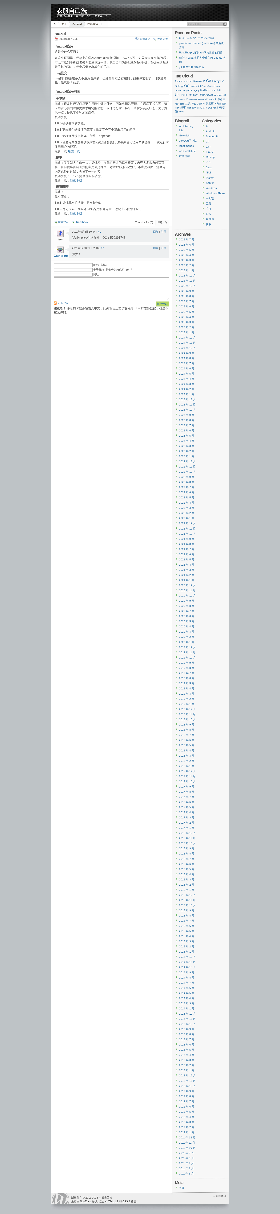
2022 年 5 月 (186, 497)
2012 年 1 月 (186, 1132)
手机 (208, 208)
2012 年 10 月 (187, 1085)
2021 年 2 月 (186, 574)
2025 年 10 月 (187, 285)
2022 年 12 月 (187, 461)
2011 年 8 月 (186, 1158)
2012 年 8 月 (186, 1096)
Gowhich (184, 135)
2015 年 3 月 (186, 941)
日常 (208, 213)
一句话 (210, 198)
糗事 (183, 107)
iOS (186, 86)
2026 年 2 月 (186, 265)
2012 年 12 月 (187, 1075)
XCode (208, 99)
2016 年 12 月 (187, 832)
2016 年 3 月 (186, 879)
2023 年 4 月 (186, 440)
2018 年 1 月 (186, 765)
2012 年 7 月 (186, 1101)
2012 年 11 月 (187, 1080)
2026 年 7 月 (186, 239)
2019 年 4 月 (186, 688)
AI (207, 126)
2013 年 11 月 (187, 1018)
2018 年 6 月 (186, 740)
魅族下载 (74, 151)
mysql (196, 90)
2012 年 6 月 (186, 1106)
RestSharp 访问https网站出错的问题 (200, 52)
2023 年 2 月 (186, 451)
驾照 (181, 111)
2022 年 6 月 (186, 492)
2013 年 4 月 (186, 1054)
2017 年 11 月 (187, 776)
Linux (217, 86)
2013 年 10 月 (187, 1023)
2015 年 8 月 (186, 915)
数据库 (210, 103)
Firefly (216, 81)
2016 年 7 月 (186, 858)
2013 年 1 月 (186, 1070)
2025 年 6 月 (186, 306)
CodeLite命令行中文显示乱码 (196, 37)
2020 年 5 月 (186, 621)
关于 (64, 24)
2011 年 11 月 (187, 1142)
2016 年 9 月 (186, 848)
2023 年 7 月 (186, 425)
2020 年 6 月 (186, 616)
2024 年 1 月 (186, 394)
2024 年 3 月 (186, 383)
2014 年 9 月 (186, 972)
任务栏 (221, 99)
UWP (196, 95)
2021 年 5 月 (186, 559)
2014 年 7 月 (186, 982)
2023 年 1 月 (186, 456)
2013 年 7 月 (186, 1039)
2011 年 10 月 (187, 1147)
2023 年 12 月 (187, 399)
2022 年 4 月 (186, 502)
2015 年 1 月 (186, 951)
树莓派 (217, 103)
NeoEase (85, 1201)
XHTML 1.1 (111, 1201)
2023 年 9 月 (186, 414)
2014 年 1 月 (186, 1008)
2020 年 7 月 (186, 611)
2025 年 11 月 (187, 280)
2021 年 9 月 (186, 538)
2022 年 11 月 (187, 466)
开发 (194, 103)
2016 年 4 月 (186, 874)
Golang (179, 86)
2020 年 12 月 (187, 585)
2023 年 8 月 (186, 420)
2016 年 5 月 (186, 869)
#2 (102, 248)
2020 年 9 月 (186, 600)
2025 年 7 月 (186, 301)
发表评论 (162, 38)
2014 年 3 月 (186, 1003)
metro (178, 90)
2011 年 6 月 (186, 1168)
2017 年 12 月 (187, 771)
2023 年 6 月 (186, 430)
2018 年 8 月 (186, 729)
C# (208, 80)
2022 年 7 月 (186, 487)
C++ (208, 146)
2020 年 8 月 (186, 605)
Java (209, 167)
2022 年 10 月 (187, 471)
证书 (205, 107)
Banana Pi (199, 81)
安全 (182, 103)
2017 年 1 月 (186, 827)
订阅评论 (63, 303)
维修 (189, 107)
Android (77, 24)
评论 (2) (162, 222)
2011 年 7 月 (186, 1163)
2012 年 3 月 (186, 1122)
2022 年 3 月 (186, 507)
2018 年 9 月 (186, 724)
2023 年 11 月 (187, 404)
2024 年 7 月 (186, 363)
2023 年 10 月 (187, 409)
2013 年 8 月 (186, 1034)
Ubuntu (181, 95)
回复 (155, 231)
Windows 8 (220, 95)
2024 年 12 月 (187, 337)
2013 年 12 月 (187, 1013)
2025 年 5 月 (186, 311)
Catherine (61, 255)
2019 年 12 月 (187, 647)
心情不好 (201, 103)
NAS (208, 172)
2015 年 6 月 (186, 925)
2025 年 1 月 (186, 332)
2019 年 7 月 (186, 673)
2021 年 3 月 (186, 569)
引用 (163, 231)
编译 (194, 107)
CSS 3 (126, 1201)
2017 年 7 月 (186, 796)
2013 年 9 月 (186, 1029)
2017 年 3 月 (186, 817)
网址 (96, 274)
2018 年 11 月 (187, 714)
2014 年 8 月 (186, 977)
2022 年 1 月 (186, 518)
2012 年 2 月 (186, 1127)
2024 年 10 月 (187, 347)
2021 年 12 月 (187, 523)
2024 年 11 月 (187, 342)
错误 (215, 107)
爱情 (224, 103)
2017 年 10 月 (187, 781)
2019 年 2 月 (186, 698)
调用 (210, 107)
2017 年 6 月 (186, 802)
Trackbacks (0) (144, 222)
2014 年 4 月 (186, 998)
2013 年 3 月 (186, 1060)
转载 (208, 224)
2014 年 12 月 (187, 956)
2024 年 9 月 (186, 353)
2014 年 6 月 (186, 987)
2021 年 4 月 (186, 564)
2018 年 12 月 (187, 709)
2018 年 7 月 (186, 734)
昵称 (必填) (100, 264)
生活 (177, 107)
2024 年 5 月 (186, 373)
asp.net (188, 81)
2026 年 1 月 (186, 270)
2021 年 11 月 (187, 528)
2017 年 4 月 (186, 812)
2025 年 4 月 (186, 316)
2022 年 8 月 (186, 482)
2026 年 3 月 (186, 260)
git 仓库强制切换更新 (191, 67)
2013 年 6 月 (186, 1044)
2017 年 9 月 (186, 786)
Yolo (215, 99)
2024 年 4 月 (186, 378)
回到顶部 (221, 1196)
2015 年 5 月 (186, 931)
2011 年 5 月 (186, 1173)
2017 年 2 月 (186, 822)
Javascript (195, 86)
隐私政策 (92, 24)
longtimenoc (186, 145)
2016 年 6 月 (186, 864)
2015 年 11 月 (187, 900)
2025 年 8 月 (186, 296)
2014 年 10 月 (187, 967)
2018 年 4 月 (186, 750)
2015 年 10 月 (187, 905)
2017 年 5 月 (186, 807)
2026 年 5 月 (186, 249)
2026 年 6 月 (186, 244)
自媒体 (210, 219)
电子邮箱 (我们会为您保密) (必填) (113, 269)
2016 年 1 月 (186, 889)
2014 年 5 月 (186, 993)
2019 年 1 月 (186, 703)
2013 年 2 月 (186, 1065)
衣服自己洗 (72, 9)
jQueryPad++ (208, 86)
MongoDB (187, 90)
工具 (188, 103)
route (213, 90)
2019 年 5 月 (186, 683)
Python (205, 90)
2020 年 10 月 (187, 595)
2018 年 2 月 (186, 760)
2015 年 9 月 (186, 910)
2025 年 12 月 (187, 275)
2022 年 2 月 (186, 512)
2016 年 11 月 (187, 838)
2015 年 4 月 (186, 936)
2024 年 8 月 (186, 358)
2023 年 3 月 (186, 445)
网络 (199, 107)
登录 (181, 1187)
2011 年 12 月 (187, 1137)
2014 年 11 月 (187, 961)
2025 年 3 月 (186, 322)
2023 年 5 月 (186, 435)
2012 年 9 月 (186, 1091)
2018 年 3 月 (186, 755)
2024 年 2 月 (186, 389)
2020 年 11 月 (187, 590)
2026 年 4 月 (186, 254)
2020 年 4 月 (186, 626)
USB (190, 95)
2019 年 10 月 (187, 657)
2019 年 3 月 (186, 693)
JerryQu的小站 (188, 140)
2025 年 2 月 (186, 327)
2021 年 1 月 (186, 580)
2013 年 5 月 (186, 1049)
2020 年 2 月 (186, 636)
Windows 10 (181, 99)
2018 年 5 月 (186, 745)
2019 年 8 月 (186, 667)
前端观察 (184, 156)
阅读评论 (145, 38)
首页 (55, 24)
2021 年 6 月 (186, 554)
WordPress (60, 1198)
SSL (219, 90)
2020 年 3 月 (186, 631)
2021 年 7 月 (186, 549)
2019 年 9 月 (186, 662)
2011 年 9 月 (186, 1152)
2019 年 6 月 (186, 678)
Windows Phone (196, 99)
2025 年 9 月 (186, 291)
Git (222, 81)
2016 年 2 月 (186, 884)
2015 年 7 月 (186, 920)
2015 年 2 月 (186, 946)
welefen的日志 (187, 150)
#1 (99, 231)
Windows (206, 95)
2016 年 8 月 (186, 853)
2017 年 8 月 (186, 791)
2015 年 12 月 (187, 894)
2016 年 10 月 (187, 843)
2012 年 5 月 (186, 1111)
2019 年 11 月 (187, 652)
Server (210, 182)
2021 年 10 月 (187, 533)
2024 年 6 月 (186, 368)
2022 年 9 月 (186, 476)
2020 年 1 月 (186, 642)
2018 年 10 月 (187, 719)
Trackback (82, 221)
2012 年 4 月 (186, 1116)
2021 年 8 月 (186, 544)
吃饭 (177, 103)
